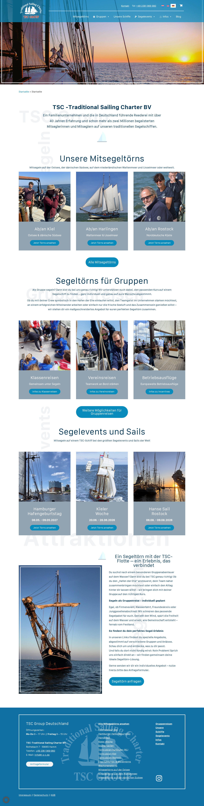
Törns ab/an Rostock (109, 757)
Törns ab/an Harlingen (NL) (113, 749)
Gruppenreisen (164, 724)
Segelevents (145, 16)
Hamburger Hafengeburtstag (114, 734)
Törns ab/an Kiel (107, 753)
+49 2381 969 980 (146, 5)
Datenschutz (41, 795)
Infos (165, 16)
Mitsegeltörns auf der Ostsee (114, 769)
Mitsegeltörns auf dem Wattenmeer (117, 773)
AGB (53, 795)
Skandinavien (106, 745)
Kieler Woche (105, 741)
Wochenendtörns (107, 765)
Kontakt (125, 5)
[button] (6, 800)
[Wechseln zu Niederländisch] (162, 6)
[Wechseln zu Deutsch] (173, 6)
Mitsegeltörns (81, 16)
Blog (178, 16)
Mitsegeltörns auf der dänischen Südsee (120, 777)
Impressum (25, 795)
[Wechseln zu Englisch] (168, 6)
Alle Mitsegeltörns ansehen (113, 724)
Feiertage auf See (108, 730)
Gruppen (101, 16)
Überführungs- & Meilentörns (114, 761)
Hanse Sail (104, 737)
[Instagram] (159, 778)
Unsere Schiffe (122, 16)
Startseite (24, 91)
